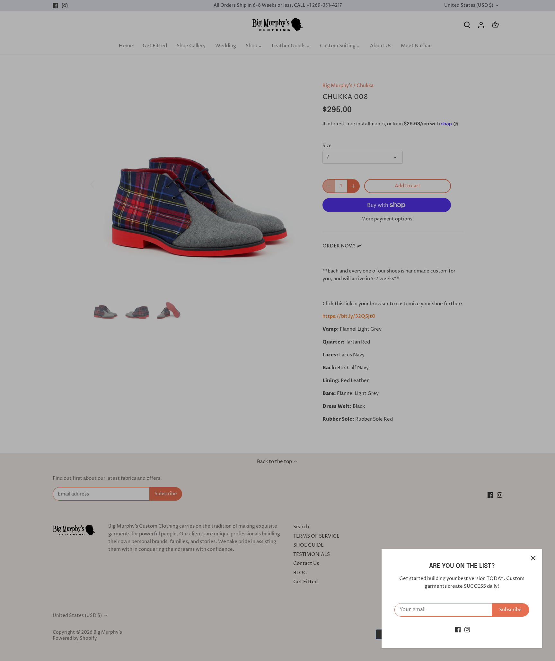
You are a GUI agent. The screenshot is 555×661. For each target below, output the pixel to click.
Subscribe (510, 609)
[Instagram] (467, 629)
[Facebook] (458, 629)
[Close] (533, 558)
